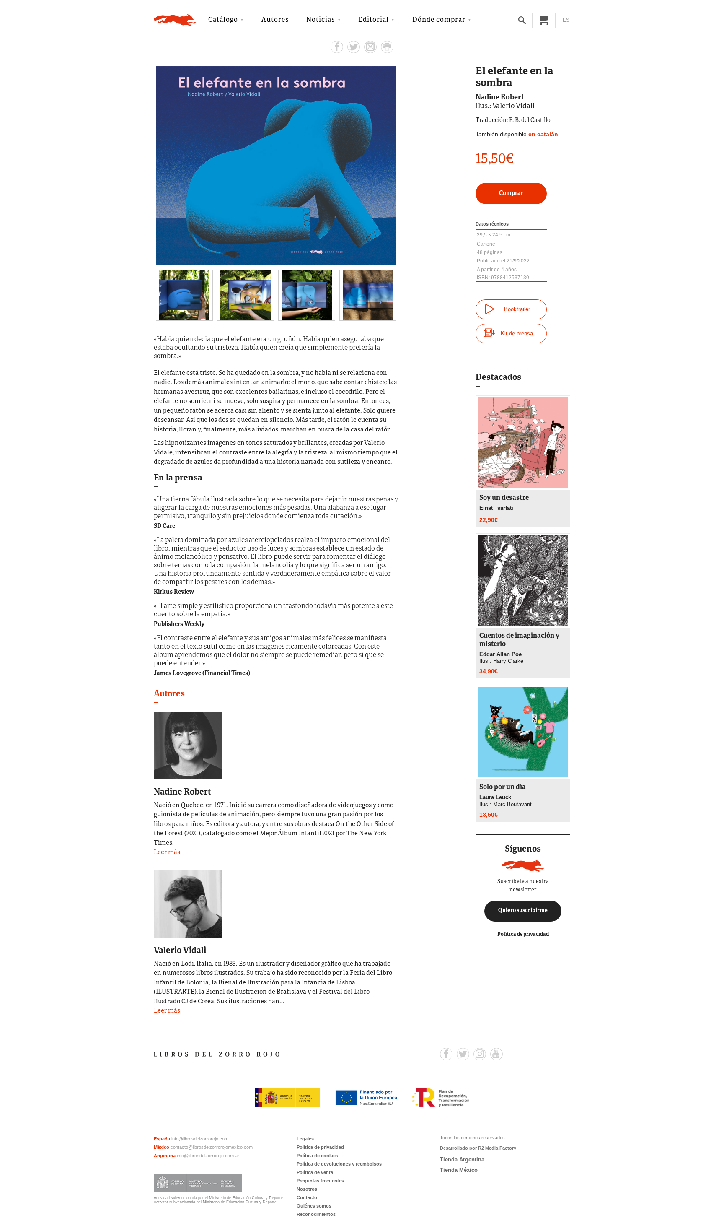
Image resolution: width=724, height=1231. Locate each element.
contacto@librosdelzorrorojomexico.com (212, 1147)
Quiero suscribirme (523, 910)
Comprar (511, 193)
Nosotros (307, 1189)
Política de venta (315, 1172)
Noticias (320, 20)
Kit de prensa (517, 333)
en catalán (543, 134)
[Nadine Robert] (188, 744)
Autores (275, 20)
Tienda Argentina (462, 1159)
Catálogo (223, 20)
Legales (305, 1138)
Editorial (373, 20)
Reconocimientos (316, 1214)
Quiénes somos (314, 1205)
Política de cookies (317, 1155)
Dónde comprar (438, 20)
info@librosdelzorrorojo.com (199, 1138)
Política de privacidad (523, 934)
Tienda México (459, 1170)
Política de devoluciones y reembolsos (339, 1163)
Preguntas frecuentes (320, 1180)
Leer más (167, 853)
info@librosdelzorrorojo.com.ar (208, 1155)
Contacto (307, 1197)
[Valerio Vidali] (188, 903)
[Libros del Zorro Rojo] (175, 20)
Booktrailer (517, 309)
